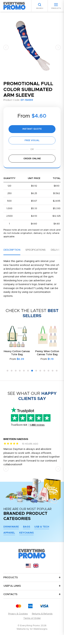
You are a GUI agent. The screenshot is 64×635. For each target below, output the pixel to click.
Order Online (32, 159)
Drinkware (11, 527)
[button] (6, 47)
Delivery (57, 250)
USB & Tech (41, 527)
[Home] (14, 5)
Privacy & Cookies (18, 614)
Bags (26, 527)
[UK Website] (35, 567)
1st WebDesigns (38, 629)
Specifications (35, 250)
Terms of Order (32, 618)
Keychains (26, 533)
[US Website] (28, 567)
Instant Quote (32, 129)
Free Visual (32, 140)
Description (11, 250)
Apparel (9, 533)
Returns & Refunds (42, 614)
